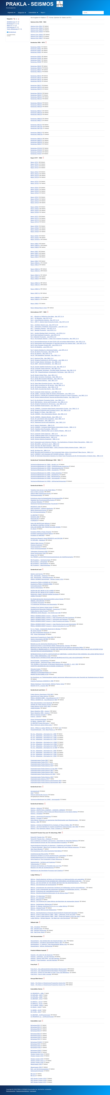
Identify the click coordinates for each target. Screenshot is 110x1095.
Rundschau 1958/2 (36, 48)
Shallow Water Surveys (37, 543)
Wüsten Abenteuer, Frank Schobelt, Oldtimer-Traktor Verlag (47, 684)
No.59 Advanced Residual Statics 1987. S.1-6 (44, 437)
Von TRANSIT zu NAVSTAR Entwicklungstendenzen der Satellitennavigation (52, 557)
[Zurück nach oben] (107, 1092)
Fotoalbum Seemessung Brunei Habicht (42, 533)
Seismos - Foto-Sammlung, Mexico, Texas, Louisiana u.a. (47, 828)
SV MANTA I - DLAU (36, 1001)
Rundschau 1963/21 (36, 95)
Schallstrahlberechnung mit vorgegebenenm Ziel (44, 857)
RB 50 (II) (33, 1075)
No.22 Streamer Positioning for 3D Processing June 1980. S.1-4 (49, 360)
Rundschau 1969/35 (36, 140)
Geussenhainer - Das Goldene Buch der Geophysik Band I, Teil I (48, 941)
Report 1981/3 (35, 255)
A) (18, 23)
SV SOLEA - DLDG (36, 1007)
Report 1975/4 (35, 202)
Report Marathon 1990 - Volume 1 (40, 711)
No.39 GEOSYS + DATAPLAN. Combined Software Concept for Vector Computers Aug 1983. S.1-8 (59, 395)
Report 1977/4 (35, 222)
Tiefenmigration (35, 864)
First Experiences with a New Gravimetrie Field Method (46, 851)
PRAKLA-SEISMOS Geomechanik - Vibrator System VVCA (47, 579)
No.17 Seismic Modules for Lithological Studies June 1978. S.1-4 (49, 350)
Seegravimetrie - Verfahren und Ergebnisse (43, 862)
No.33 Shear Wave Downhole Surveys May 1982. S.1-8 (46, 383)
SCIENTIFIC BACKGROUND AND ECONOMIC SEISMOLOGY (47, 666)
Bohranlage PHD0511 (36, 1042)
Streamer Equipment (36, 545)
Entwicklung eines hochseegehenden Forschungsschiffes (47, 498)
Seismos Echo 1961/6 (37, 36)
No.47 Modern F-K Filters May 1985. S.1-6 (43, 412)
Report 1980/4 (35, 247)
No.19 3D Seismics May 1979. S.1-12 (41, 353)
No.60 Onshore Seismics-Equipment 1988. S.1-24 (45, 439)
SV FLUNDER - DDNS (37, 1005)
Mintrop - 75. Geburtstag (38, 896)
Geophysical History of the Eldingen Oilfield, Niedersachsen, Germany (50, 645)
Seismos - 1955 (35, 822)
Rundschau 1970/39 (36, 150)
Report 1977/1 (34, 216)
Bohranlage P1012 (36, 1045)
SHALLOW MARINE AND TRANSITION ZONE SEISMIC (46, 527)
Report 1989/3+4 (35, 299)
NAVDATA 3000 (35, 517)
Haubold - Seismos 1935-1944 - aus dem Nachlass (45, 958)
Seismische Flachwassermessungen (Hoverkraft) (44, 503)
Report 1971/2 (35, 164)
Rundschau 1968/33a (37, 134)
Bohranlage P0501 (36, 1037)
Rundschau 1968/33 (36, 132)
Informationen (11, 27)
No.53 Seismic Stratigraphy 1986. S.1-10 (42, 425)
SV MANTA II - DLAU (36, 1003)
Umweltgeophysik (36, 641)
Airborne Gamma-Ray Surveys (39, 794)
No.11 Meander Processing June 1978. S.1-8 (43, 337)
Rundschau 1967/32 (36, 124)
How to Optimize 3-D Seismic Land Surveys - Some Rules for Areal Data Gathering (54, 840)
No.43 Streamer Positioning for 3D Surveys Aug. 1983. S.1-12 (48, 404)
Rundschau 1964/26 (36, 106)
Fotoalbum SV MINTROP (37, 535)
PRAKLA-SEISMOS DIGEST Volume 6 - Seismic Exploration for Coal (50, 626)
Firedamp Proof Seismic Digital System (42, 607)
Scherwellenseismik (36, 586)
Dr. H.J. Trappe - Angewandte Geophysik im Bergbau (46, 629)
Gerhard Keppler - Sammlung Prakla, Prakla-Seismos (45, 662)
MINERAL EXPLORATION (37, 601)
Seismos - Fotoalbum (37, 813)
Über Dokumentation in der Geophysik (41, 702)
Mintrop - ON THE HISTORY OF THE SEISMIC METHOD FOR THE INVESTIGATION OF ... (55, 883)
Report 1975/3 (35, 201)
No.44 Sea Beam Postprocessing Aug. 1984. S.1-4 (45, 405)
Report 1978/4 (35, 231)
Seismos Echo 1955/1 (37, 26)
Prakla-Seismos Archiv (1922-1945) (41, 706)
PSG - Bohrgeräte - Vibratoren (39, 575)
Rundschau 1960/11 (36, 69)
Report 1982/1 (35, 261)
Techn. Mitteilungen (12, 29)
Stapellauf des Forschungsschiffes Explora (43, 500)
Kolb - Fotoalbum (35, 927)
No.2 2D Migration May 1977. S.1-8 (41, 318)
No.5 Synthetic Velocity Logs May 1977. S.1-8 (44, 325)
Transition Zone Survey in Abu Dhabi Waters (43, 490)
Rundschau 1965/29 (36, 114)
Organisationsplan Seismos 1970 (40, 779)
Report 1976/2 (35, 208)
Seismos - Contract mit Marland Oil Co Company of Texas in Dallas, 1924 (51, 825)
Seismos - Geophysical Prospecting (41, 816)
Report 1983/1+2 (35, 269)
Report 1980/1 (35, 243)
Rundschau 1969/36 (36, 142)
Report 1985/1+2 (35, 283)
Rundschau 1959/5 (36, 56)
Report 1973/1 (35, 181)
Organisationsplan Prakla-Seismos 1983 (42, 770)
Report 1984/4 (35, 278)
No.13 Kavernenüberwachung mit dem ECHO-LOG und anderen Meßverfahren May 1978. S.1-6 (58, 341)
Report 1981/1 (34, 251)
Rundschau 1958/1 (36, 47)
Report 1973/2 (35, 183)
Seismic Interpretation (37, 587)
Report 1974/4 (35, 193)
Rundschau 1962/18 (36, 87)
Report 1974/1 (34, 187)
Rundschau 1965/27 (36, 111)
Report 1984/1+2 (35, 275)
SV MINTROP (34, 515)
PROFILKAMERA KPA (36, 670)
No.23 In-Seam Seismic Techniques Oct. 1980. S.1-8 (46, 362)
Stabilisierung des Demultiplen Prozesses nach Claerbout (47, 870)
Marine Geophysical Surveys (39, 510)
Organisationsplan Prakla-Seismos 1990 (42, 777)
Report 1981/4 (35, 257)
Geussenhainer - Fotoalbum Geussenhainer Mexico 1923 (46, 942)
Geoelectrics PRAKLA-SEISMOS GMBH (41, 584)
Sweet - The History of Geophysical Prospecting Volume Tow (48, 984)
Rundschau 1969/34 (36, 138)
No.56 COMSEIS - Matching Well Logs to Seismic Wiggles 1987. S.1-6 (51, 430)
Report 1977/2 (35, 218)
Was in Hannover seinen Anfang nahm (41, 725)
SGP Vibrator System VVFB (38, 1080)
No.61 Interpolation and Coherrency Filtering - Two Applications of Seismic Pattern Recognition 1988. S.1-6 (61, 442)
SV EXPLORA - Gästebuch (38, 540)
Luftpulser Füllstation (36, 502)
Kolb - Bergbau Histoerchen (38, 930)
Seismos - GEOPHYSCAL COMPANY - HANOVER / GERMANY (48, 810)
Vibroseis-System (36, 669)
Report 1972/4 (35, 177)
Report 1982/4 (35, 264)
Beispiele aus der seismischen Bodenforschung (44, 644)
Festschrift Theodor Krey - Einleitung (41, 839)
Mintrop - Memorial (36, 899)
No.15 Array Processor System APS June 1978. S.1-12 (46, 345)
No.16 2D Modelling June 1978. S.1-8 (41, 347)
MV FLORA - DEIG (36, 1012)
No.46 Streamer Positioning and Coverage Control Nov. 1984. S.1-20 (50, 410)
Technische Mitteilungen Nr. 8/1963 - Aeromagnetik (45, 478)
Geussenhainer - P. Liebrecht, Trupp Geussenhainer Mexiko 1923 (49, 944)
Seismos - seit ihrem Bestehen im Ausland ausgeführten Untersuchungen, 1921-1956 (54, 826)
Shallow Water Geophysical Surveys (41, 493)
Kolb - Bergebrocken (36, 928)
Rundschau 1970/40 (36, 152)
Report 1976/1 (35, 207)
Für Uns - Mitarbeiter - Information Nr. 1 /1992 (44, 756)
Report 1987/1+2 (35, 293)
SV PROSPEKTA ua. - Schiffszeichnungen (42, 1016)
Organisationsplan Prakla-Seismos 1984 (42, 772)
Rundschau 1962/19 (36, 89)
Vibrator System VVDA (37, 1062)
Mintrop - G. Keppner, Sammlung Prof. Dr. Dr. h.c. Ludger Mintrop (49, 906)
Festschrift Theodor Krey (38, 837)
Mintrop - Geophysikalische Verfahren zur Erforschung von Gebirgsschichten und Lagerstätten (57, 879)
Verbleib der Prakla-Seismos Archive (41, 704)
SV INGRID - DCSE (36, 1010)
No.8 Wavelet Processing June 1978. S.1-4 (43, 330)
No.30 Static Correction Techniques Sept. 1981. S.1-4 (46, 377)
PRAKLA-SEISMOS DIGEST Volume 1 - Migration (44, 615)
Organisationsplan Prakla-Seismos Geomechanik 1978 (46, 780)
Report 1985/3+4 (35, 284)
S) (21, 29)
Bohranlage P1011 (35, 1044)
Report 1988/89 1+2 (36, 297)
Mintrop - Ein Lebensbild (38, 898)
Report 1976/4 (35, 212)
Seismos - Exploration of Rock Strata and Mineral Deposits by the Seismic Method (54, 811)
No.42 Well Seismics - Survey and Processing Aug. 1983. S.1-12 (49, 402)
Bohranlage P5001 (36, 1052)
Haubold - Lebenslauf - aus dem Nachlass (42, 956)
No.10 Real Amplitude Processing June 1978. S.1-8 (45, 335)
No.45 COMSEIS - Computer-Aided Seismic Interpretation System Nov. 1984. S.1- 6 (55, 408)
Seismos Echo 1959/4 (37, 31)
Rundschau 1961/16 (36, 81)
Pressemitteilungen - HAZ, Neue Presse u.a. (43, 729)
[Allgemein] (14, 13)
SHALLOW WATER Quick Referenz (40, 523)
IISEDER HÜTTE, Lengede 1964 (39, 685)
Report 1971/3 (35, 166)
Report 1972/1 (35, 172)
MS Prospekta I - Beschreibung (39, 563)
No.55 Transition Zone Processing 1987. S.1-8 (44, 429)
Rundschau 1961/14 (36, 77)
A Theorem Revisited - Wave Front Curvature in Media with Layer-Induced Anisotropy (55, 847)
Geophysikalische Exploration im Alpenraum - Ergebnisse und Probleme (51, 845)
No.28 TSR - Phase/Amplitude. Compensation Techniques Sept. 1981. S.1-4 (52, 372)
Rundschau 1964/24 (36, 103)
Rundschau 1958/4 (36, 52)
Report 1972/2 (35, 173)
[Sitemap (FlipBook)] (19, 19)
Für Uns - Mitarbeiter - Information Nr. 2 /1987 (44, 735)
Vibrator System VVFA (37, 1059)
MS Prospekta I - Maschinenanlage (40, 565)
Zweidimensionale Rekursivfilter (39, 854)
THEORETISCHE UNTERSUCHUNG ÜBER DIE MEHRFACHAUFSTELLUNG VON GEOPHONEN (57, 657)
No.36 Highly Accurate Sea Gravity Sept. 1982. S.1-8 (46, 389)
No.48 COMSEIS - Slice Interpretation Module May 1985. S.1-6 (49, 414)
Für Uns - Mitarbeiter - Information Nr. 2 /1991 (44, 752)
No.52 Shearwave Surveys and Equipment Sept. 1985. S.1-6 (48, 422)
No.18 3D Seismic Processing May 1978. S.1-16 (44, 351)
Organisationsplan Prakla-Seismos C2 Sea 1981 (44, 768)
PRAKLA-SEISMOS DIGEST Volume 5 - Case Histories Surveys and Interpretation (53, 624)
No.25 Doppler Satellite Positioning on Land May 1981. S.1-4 (48, 366)
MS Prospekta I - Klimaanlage (39, 561)
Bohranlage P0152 (36, 1035)
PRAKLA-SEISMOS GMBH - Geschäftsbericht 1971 (45, 698)
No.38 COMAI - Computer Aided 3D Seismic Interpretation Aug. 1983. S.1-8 (52, 393)
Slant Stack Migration (37, 849)
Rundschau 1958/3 (36, 50)
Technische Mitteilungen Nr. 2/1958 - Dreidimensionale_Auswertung (50, 466)
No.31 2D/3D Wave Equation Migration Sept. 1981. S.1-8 (47, 378)
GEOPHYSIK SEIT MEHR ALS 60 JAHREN (42, 590)
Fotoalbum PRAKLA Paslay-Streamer (41, 532)
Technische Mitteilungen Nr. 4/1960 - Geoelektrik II (45, 470)
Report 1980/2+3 (35, 245)
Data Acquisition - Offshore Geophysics (42, 508)
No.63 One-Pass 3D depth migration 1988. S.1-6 (45, 445)
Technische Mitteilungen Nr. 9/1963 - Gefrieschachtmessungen (48, 481)
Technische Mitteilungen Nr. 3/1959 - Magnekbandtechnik (47, 468)
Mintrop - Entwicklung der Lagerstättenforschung (45, 891)
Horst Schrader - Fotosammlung (40, 660)
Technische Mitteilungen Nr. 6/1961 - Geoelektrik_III (45, 474)
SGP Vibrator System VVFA (38, 1078)
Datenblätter (32, 12)
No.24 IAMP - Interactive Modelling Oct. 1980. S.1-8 (46, 363)
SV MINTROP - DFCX (36, 998)
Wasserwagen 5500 (36, 1067)
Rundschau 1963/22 (36, 97)
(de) (60, 728)
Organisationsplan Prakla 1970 (39, 762)
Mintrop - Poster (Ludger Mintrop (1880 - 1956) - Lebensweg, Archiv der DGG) (53, 914)
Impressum (33, 1091)
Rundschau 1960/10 (36, 68)
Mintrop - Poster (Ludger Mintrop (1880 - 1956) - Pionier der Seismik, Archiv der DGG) (55, 916)
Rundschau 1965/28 (36, 112)
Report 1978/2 (35, 228)
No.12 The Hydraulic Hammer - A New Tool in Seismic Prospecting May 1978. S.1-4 (55, 338)
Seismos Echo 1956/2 (37, 28)
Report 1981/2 (35, 253)
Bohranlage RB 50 (36, 1033)
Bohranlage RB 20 (36, 1027)
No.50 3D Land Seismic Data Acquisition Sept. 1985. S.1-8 (48, 418)
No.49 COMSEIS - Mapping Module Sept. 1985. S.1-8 (46, 417)
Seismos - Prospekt (36, 818)
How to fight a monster (37, 491)
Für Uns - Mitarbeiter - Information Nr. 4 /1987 (44, 739)
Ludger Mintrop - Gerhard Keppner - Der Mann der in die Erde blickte (50, 918)
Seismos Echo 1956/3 (37, 30)
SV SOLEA (33, 529)
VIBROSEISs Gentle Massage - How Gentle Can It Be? (46, 612)
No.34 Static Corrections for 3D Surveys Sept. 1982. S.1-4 (48, 385)
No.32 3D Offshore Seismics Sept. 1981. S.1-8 (44, 380)
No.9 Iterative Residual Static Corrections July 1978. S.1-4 (48, 333)
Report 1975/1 (35, 197)
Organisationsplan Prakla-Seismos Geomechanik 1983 (46, 782)
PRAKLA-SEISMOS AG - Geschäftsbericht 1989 (44, 699)
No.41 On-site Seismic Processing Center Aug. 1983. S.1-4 (47, 400)
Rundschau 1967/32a (36, 126)
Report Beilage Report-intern (39, 308)
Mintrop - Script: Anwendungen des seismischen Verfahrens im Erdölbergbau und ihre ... (55, 889)
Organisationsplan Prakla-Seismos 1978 (42, 765)
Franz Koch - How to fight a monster (41, 974)
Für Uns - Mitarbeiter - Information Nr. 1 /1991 (43, 750)
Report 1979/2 (35, 237)
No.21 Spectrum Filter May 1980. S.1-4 (42, 358)
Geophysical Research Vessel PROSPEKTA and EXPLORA (47, 538)
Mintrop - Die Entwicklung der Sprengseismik (43, 884)
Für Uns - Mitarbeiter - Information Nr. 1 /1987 (43, 734)
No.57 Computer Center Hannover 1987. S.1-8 (44, 433)
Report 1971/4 (35, 167)
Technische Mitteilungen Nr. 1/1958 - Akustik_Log (44, 464)
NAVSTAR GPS (35, 518)
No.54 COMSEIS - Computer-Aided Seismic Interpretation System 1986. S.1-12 (53, 427)
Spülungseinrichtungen (37, 1071)
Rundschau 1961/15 (36, 79)
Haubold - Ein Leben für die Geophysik (42, 955)
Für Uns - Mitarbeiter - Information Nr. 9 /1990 (44, 746)
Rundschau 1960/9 (36, 66)
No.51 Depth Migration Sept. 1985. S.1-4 (42, 420)
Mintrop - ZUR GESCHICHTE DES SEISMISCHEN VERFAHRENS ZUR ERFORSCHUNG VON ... (57, 881)
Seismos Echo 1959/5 (37, 34)
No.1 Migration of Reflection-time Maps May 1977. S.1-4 (47, 316)
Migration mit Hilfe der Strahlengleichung (42, 867)
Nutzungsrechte (10, 1091)
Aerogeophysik (35, 791)
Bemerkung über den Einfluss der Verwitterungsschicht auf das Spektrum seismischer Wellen (57, 647)
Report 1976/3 (35, 210)
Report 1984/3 (35, 277)
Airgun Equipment (36, 546)
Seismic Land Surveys (37, 574)
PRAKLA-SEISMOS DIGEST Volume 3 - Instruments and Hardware (49, 619)
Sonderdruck (12, 32)
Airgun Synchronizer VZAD (38, 553)
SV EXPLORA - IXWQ (36, 997)
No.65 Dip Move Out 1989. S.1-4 (40, 450)
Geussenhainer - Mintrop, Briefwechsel (41, 946)
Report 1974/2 (35, 189)
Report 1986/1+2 (35, 289)
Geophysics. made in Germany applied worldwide (45, 594)
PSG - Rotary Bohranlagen (38, 634)
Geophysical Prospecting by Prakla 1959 (42, 637)
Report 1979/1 (35, 236)
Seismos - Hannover (36, 808)
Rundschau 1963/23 (36, 98)
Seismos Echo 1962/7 (37, 38)
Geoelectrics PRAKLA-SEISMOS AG (41, 582)
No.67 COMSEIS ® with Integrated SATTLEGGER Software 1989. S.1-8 (51, 454)
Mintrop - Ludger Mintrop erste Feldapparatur (43, 909)
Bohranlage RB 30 (36, 1029)
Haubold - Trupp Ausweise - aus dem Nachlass (44, 960)
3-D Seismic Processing (37, 602)
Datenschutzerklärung (22, 1091)
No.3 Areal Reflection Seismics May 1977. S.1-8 (45, 320)
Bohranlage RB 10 (35, 1025)
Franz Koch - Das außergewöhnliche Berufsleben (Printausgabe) (49, 970)
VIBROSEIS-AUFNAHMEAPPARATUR (41, 672)
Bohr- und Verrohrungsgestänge (40, 1069)
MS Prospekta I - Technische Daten (41, 560)
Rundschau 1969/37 (36, 144)
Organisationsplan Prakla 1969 (39, 760)
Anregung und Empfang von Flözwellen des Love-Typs (46, 866)
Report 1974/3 (35, 191)
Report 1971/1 (34, 162)
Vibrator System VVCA (37, 1054)
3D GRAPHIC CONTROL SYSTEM (40, 525)
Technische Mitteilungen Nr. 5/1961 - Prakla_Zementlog (46, 473)
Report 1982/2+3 (35, 263)
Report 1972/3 (35, 175)
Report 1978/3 (35, 229)
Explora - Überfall (36, 716)
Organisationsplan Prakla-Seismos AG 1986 (43, 774)
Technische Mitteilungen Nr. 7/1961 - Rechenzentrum (45, 476)
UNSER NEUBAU (35, 708)
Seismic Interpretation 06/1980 (39, 639)
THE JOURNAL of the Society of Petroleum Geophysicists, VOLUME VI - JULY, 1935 (54, 664)
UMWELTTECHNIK (36, 596)
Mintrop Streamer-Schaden (38, 714)
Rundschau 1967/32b (37, 128)
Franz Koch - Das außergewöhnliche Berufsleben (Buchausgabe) (49, 969)
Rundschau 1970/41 (36, 153)
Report (43, 12)
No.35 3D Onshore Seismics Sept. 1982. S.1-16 (44, 387)
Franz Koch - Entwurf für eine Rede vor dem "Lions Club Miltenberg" (50, 972)
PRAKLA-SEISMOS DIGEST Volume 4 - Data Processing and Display (50, 621)
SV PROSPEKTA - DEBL (37, 993)
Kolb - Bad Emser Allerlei (38, 932)
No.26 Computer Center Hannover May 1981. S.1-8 (45, 368)
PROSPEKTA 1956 (36, 506)
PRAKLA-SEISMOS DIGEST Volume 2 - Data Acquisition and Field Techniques (52, 617)
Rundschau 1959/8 (36, 62)
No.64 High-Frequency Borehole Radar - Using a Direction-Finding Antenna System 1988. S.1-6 (58, 447)
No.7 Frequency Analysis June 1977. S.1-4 (43, 328)
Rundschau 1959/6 (36, 58)
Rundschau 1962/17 (36, 85)
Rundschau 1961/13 (36, 76)
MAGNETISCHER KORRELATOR (39, 674)
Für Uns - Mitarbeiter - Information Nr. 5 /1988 (44, 742)
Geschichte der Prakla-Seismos (39, 696)
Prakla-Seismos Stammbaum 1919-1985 (42, 694)
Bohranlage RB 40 (36, 1030)
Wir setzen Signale (36, 630)
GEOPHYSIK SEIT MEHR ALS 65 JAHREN (42, 592)
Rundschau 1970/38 (36, 148)
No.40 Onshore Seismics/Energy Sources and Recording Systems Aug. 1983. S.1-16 (55, 397)
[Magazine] (25, 13)
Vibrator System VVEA (37, 1056)
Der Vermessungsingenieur (38, 512)
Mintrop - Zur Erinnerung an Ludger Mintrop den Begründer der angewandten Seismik (55, 901)
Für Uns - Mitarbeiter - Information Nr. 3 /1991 (44, 754)
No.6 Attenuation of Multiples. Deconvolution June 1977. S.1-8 (49, 326)
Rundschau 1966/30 (36, 118)
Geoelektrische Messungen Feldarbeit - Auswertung (45, 609)
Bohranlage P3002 (36, 1050)
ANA (32, 793)
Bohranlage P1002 (36, 1047)
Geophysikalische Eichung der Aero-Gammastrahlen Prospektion (49, 842)
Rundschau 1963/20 (36, 93)
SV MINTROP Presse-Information (40, 723)
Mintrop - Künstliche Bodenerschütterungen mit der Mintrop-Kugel (49, 893)
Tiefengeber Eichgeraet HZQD (39, 551)
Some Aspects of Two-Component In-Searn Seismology (46, 859)
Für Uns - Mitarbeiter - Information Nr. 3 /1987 (44, 737)
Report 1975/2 (35, 199)
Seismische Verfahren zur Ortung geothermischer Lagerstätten (48, 855)
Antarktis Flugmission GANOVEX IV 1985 (42, 681)
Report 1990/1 (35, 303)
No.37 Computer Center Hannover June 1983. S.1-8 (46, 392)
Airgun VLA (34, 555)
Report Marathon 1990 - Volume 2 (40, 713)
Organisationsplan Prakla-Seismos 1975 (42, 764)
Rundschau (10, 23)
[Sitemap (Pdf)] (14, 19)
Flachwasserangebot (36, 495)
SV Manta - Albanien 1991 (38, 721)
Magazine (21, 12)
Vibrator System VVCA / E (38, 1060)
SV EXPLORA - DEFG (36, 995)
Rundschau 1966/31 (36, 120)
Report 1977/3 (35, 220)
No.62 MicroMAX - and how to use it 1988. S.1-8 (45, 444)
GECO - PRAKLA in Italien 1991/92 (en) (42, 728)
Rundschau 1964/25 (36, 104)
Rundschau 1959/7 (36, 60)
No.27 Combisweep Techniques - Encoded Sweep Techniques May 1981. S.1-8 (53, 370)
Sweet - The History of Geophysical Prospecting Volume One (48, 983)
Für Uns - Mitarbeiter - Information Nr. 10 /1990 (44, 747)
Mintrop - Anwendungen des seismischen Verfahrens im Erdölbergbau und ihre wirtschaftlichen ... (58, 887)
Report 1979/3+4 (35, 239)
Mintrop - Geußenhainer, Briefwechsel (41, 904)
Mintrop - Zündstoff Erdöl (38, 908)
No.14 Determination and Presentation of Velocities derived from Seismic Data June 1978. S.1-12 (58, 343)
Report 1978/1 (35, 226)
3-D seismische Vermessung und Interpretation (44, 604)
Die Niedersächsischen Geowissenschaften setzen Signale (47, 599)
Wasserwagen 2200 (36, 1064)
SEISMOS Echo (11, 22)
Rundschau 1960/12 (36, 71)
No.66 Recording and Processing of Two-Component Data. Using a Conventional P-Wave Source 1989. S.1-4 (62, 452)
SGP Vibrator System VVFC (38, 1082)
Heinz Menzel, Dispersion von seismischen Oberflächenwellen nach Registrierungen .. (55, 820)
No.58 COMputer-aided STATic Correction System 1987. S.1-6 (49, 435)
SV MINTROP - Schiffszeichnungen (40, 1015)
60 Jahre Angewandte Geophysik (40, 632)
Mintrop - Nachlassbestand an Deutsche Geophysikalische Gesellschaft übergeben (54, 912)
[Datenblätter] (37, 13)
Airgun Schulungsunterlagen (38, 548)
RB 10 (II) (33, 1074)
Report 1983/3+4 (35, 271)
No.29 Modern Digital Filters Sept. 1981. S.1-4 (44, 375)
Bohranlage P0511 (36, 1039)
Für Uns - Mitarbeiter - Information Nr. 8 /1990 (44, 744)
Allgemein (11, 12)
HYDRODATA (34, 520)
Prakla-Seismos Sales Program (39, 611)
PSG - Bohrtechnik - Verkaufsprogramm (42, 577)
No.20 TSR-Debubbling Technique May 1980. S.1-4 (45, 355)
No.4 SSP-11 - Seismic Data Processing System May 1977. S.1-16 (50, 322)
